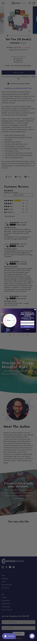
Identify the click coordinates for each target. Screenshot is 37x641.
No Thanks (27, 329)
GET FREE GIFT (27, 326)
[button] (32, 636)
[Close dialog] (35, 309)
